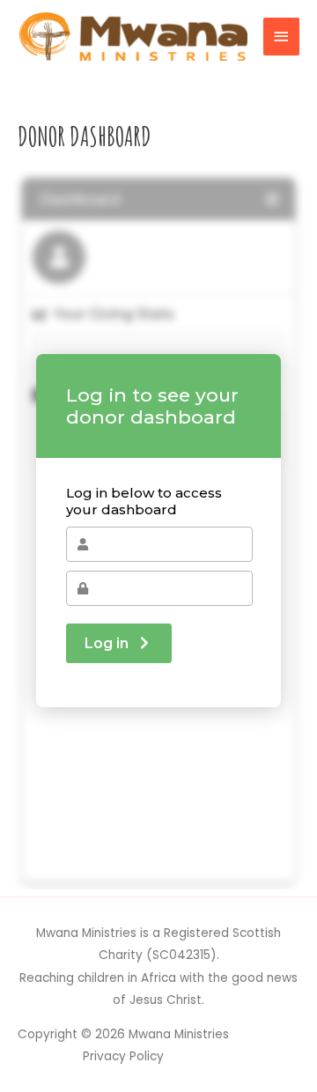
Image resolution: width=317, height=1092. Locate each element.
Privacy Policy (123, 1056)
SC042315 (181, 955)
